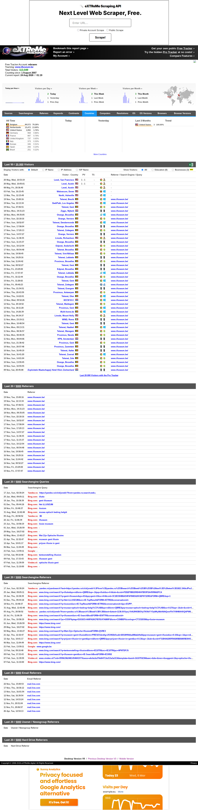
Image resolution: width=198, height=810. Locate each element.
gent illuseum (45, 500)
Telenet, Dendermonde (63, 222)
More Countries (100, 154)
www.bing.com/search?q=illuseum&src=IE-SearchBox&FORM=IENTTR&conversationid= (81, 615)
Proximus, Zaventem (64, 347)
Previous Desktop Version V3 (102, 758)
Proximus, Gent (66, 308)
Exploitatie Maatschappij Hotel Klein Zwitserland (51, 370)
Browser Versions (182, 113)
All (145, 170)
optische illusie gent (48, 562)
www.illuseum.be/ (119, 199)
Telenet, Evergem (66, 288)
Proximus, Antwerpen (63, 292)
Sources (8, 113)
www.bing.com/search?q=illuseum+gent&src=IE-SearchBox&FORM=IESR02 (75, 654)
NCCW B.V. (69, 300)
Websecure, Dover (65, 191)
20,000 (19, 164)
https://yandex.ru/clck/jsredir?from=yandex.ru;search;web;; (67, 493)
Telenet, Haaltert (66, 327)
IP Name (49, 170)
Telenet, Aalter (67, 350)
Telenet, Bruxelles (65, 250)
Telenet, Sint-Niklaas (64, 253)
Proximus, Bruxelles (64, 261)
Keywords (58, 113)
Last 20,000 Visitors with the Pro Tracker (99, 375)
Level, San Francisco (64, 180)
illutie (41, 497)
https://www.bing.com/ (50, 623)
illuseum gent (45, 559)
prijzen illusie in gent (49, 543)
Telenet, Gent (68, 207)
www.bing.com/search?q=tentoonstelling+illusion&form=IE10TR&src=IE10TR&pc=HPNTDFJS (84, 650)
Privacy (194, 763)
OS (133, 113)
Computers (105, 113)
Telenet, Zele (68, 358)
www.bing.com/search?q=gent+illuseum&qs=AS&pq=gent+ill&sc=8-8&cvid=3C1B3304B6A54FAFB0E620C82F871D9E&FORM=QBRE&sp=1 (104, 596)
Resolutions (122, 113)
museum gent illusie (49, 539)
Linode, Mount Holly (64, 315)
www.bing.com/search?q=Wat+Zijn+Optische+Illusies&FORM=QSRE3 (72, 631)
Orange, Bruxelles (65, 215)
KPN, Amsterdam (66, 339)
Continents (74, 113)
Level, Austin (68, 184)
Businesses (181, 170)
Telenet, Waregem (65, 331)
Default (34, 170)
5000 (18, 386)
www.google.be (44, 646)
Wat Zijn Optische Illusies (51, 535)
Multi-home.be (67, 312)
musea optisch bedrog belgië (53, 512)
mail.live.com (33, 684)
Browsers (162, 113)
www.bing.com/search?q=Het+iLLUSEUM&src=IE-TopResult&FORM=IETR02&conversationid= (84, 600)
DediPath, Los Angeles (63, 203)
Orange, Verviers (66, 219)
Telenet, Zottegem (65, 230)
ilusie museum (46, 524)
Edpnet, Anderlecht (65, 246)
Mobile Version (126, 758)
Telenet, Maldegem (65, 304)
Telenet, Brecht (67, 199)
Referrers (44, 113)
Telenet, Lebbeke (66, 257)
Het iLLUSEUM (46, 504)
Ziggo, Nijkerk (67, 211)
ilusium (42, 508)
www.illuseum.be (24, 67)
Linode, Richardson (64, 238)
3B (40, 516)
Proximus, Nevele (65, 335)
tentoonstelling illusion (50, 555)
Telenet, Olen (68, 296)
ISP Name (83, 170)
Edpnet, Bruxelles (65, 269)
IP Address (65, 170)
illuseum (43, 520)
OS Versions (146, 113)
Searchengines (26, 113)
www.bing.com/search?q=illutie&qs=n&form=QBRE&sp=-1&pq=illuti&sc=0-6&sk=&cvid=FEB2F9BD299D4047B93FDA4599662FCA (100, 592)
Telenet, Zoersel (66, 354)
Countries (89, 113)
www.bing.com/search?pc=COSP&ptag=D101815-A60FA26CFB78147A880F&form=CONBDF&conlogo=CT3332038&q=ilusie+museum (102, 619)
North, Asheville (66, 195)
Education (160, 170)
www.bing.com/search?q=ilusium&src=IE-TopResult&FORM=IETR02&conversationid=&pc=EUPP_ (86, 604)
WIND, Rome (68, 319)
